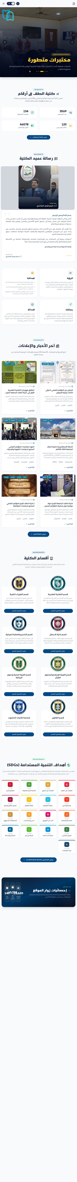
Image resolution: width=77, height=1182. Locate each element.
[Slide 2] (44, 71)
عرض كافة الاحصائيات (39, 137)
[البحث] (17, 3)
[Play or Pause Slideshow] (30, 71)
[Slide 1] (47, 71)
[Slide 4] (38, 71)
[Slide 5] (36, 71)
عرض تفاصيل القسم (58, 611)
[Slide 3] (40, 71)
